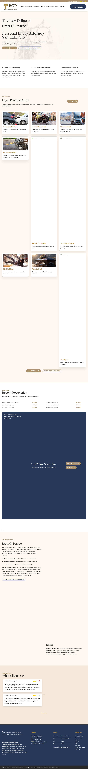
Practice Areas (79, 736)
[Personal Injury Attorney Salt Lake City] (10, 6)
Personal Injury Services (32, 6)
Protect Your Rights (47, 6)
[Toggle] (1, 530)
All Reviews (44, 713)
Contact (62, 6)
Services (77, 749)
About (56, 6)
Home (22, 6)
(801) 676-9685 (36, 736)
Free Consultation (80, 747)
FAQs (76, 743)
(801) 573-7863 (38, 738)
